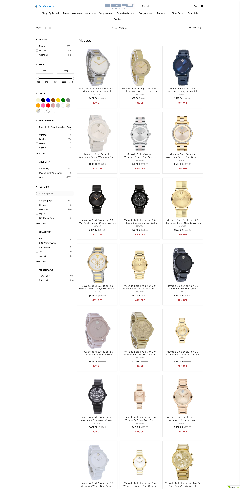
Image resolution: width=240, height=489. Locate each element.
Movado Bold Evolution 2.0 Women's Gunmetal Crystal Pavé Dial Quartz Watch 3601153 (97, 419)
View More (41, 153)
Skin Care (177, 13)
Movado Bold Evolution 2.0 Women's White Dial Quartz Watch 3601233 (97, 484)
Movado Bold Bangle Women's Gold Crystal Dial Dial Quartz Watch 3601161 (140, 90)
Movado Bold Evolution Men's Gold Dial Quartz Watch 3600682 (182, 484)
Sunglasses (105, 13)
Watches (90, 13)
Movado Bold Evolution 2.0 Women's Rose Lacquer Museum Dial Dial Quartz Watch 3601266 (182, 419)
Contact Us (120, 19)
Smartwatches (125, 13)
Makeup (162, 13)
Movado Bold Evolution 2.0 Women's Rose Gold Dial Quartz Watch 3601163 (140, 419)
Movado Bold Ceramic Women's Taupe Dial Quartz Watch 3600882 (182, 155)
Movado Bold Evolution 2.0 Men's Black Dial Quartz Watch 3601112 (97, 221)
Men (65, 13)
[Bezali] (120, 6)
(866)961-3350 (46, 6)
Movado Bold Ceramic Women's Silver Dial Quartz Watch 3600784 (140, 155)
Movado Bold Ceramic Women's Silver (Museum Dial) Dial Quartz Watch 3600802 (97, 155)
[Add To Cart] (114, 58)
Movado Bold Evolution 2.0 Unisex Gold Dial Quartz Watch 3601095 (140, 287)
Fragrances (145, 13)
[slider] (37, 78)
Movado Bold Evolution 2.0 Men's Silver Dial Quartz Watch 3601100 (97, 287)
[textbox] (44, 71)
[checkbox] (55, 46)
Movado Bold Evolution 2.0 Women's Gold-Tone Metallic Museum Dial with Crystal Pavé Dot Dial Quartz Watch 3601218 (182, 353)
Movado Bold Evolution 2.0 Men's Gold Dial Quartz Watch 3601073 (182, 221)
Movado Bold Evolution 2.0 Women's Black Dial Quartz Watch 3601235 (183, 287)
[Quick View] (114, 51)
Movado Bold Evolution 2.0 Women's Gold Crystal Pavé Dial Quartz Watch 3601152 (140, 353)
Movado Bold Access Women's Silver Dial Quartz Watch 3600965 (97, 90)
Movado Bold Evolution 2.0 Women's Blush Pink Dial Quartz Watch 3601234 (97, 353)
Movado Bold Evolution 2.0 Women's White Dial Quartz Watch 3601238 (139, 484)
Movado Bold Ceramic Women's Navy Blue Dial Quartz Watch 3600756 (182, 90)
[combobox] (163, 6)
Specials (193, 13)
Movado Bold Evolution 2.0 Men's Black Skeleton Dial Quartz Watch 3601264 (140, 221)
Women (76, 13)
